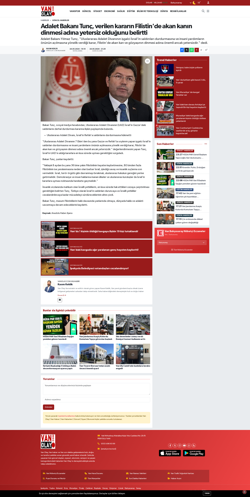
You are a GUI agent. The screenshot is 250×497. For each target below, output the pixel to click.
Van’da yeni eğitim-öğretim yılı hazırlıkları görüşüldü (188, 195)
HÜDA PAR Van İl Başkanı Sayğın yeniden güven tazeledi (191, 182)
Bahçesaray (130, 488)
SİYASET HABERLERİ (185, 151)
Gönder (48, 407)
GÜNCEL (86, 11)
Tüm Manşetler (94, 478)
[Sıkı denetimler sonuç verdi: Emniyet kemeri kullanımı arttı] (133, 324)
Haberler (45, 20)
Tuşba (52, 488)
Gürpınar (113, 488)
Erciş (66, 488)
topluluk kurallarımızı (66, 416)
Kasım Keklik (65, 284)
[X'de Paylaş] (186, 50)
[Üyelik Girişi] (207, 3)
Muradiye (73, 488)
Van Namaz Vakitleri (138, 473)
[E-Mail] (60, 300)
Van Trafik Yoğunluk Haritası (182, 473)
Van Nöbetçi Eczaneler (55, 473)
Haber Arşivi (176, 478)
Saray (138, 488)
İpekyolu (44, 488)
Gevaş (105, 488)
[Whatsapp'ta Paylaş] (191, 50)
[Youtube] (184, 445)
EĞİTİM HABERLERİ (184, 189)
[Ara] (203, 11)
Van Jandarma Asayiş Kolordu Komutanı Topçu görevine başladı (189, 208)
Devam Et (61, 295)
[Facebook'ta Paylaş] (182, 50)
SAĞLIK (121, 11)
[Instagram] (179, 445)
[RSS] (194, 445)
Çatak (120, 488)
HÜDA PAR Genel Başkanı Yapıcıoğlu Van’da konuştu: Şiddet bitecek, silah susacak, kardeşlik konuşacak (191, 156)
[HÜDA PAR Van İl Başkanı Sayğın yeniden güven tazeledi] (60, 324)
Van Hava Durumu (95, 473)
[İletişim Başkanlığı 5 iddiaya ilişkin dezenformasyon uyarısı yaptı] (60, 354)
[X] (175, 445)
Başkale (97, 488)
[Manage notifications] (244, 492)
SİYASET (97, 11)
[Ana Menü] (208, 11)
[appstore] (169, 453)
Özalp (81, 488)
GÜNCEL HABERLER (60, 20)
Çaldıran (89, 488)
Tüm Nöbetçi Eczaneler (183, 250)
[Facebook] (170, 445)
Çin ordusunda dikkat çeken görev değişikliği (189, 221)
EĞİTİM (131, 11)
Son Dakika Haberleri (137, 478)
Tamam (207, 493)
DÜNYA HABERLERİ (184, 164)
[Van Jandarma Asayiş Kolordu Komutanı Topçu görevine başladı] (96, 324)
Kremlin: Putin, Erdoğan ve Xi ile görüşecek (190, 169)
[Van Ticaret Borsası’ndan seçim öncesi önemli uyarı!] (96, 354)
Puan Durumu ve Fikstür (55, 478)
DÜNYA (164, 11)
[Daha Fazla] (197, 50)
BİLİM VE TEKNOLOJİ (147, 11)
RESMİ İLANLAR (178, 11)
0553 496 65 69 (108, 444)
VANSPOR (75, 11)
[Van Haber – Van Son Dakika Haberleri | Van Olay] (48, 11)
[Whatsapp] (189, 445)
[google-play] (193, 453)
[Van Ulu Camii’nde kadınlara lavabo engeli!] (133, 354)
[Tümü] (206, 144)
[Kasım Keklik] (49, 286)
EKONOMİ (109, 11)
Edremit (59, 488)
